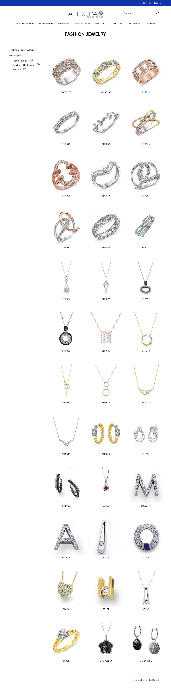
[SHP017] (66, 330)
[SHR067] (106, 175)
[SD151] (106, 588)
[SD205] (106, 537)
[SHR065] (146, 175)
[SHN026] (106, 382)
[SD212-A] (66, 537)
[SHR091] (66, 123)
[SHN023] (146, 382)
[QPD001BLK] (106, 640)
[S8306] (66, 640)
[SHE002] (66, 485)
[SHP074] (66, 278)
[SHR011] (146, 227)
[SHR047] (106, 227)
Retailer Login (144, 3)
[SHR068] (66, 175)
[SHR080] (106, 123)
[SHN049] (106, 330)
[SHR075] (146, 123)
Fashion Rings (20, 60)
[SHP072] (106, 278)
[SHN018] (66, 433)
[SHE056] (146, 433)
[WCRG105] (106, 72)
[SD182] (146, 537)
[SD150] (146, 588)
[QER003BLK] (146, 640)
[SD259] (106, 485)
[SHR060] (66, 227)
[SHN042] (146, 330)
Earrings (17, 69)
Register (157, 3)
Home (14, 50)
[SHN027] (66, 382)
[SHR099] (146, 72)
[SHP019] (146, 278)
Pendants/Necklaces (23, 65)
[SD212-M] (146, 485)
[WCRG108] (66, 72)
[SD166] (66, 588)
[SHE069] (106, 433)
